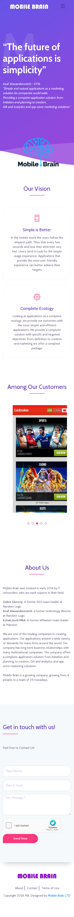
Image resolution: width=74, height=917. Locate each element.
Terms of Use (50, 888)
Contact (32, 888)
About (19, 888)
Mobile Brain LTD (59, 895)
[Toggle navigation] (62, 6)
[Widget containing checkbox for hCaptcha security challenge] (31, 825)
